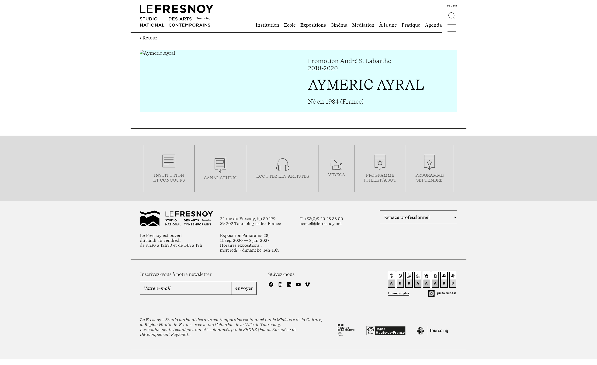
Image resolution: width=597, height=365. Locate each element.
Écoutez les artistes (282, 176)
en (455, 6)
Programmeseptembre (429, 177)
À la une (388, 25)
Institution (267, 25)
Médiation (363, 25)
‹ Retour (148, 38)
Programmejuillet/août (380, 177)
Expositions (313, 25)
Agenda (433, 25)
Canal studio (220, 177)
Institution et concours (169, 177)
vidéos (336, 174)
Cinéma (338, 25)
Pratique (411, 25)
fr (448, 6)
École (290, 25)
